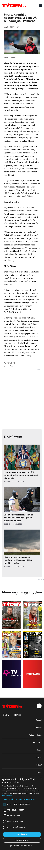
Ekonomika (37, 742)
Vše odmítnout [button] (21, 840)
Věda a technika (35, 735)
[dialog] (22, 812)
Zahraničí (38, 727)
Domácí (39, 720)
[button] (22, 799)
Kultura (39, 758)
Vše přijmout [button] (22, 834)
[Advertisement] (22, 393)
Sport (39, 750)
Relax (39, 773)
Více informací (7, 796)
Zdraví (39, 765)
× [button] (41, 778)
